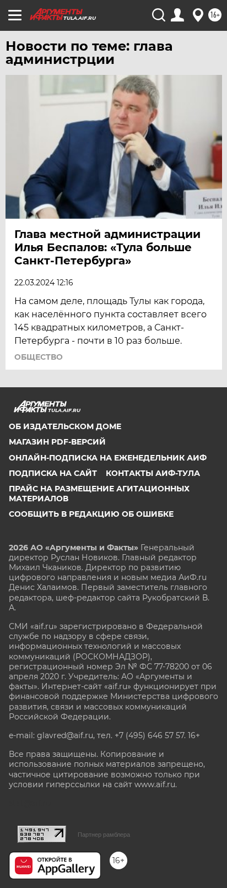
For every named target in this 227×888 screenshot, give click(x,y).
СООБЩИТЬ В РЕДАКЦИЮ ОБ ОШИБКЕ (91, 514)
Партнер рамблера (104, 834)
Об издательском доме (65, 426)
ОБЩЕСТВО (38, 357)
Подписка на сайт (53, 473)
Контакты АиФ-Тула (153, 473)
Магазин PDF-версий (57, 442)
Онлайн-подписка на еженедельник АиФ (108, 458)
